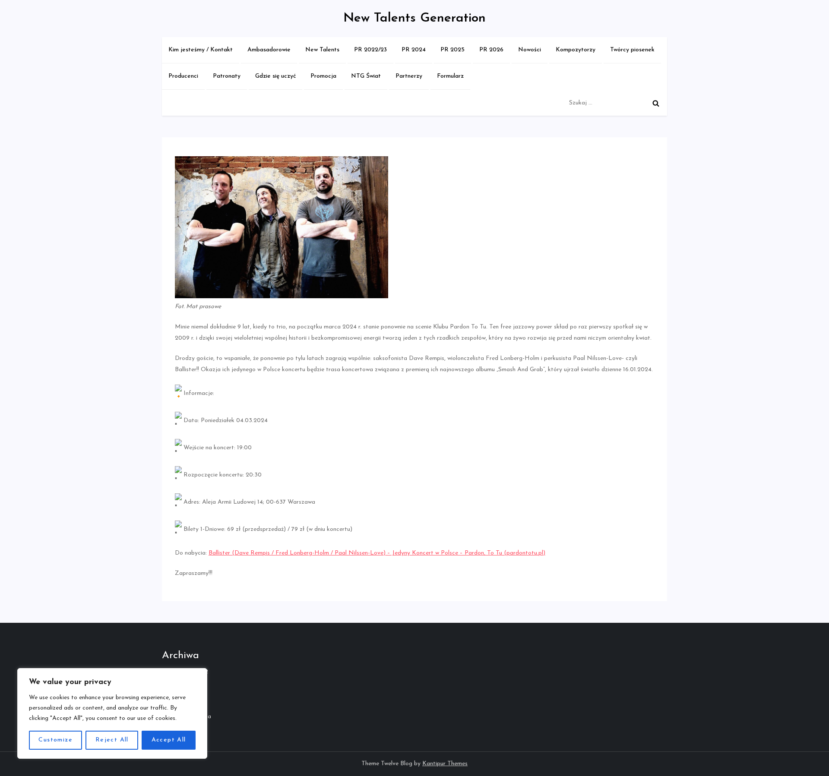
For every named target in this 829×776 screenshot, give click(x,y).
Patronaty (226, 76)
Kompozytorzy (575, 50)
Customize (55, 740)
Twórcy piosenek (632, 50)
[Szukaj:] (616, 103)
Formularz (450, 76)
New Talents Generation (414, 18)
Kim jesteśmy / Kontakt (200, 50)
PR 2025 (452, 50)
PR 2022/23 (370, 50)
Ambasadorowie (269, 50)
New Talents (322, 50)
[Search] (656, 103)
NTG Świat (366, 76)
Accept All (169, 740)
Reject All (112, 740)
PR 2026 (491, 50)
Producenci (183, 76)
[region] (112, 713)
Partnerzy (409, 76)
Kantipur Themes (445, 763)
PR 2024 (414, 50)
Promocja (323, 76)
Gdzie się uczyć (275, 76)
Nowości (529, 50)
